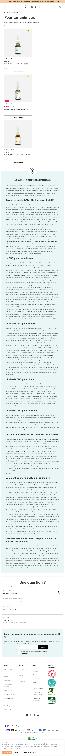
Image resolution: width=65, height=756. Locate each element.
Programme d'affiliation (22, 680)
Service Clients (37, 678)
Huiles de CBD (8, 669)
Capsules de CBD (9, 673)
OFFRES (6, 702)
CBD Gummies (8, 677)
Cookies (43, 732)
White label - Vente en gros (24, 674)
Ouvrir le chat (7, 620)
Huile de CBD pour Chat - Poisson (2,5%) (17, 155)
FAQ (34, 675)
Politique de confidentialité (35, 732)
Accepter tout (7, 752)
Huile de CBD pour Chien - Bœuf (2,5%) (16, 109)
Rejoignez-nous (23, 669)
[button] (5, 7)
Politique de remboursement (37, 693)
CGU (28, 732)
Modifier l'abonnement (37, 683)
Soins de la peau (9, 690)
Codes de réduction (38, 688)
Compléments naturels (8, 685)
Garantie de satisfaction (36, 699)
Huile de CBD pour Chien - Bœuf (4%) (16, 64)
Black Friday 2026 (9, 709)
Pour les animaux (9, 698)
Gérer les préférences (30, 752)
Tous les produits (9, 706)
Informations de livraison (37, 670)
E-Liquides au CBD (9, 694)
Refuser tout (17, 752)
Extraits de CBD (8, 680)
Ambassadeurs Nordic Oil (25, 686)
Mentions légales (23, 732)
